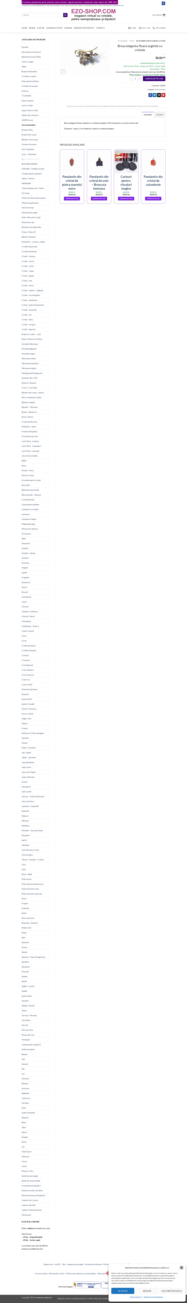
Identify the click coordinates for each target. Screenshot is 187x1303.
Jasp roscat (26, 767)
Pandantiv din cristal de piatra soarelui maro (72, 182)
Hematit (25, 738)
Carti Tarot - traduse (30, 441)
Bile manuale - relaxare (31, 495)
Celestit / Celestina (30, 611)
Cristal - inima (28, 285)
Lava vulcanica (28, 801)
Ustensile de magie (29, 212)
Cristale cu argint (29, 76)
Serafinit (25, 962)
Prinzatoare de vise (30, 436)
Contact (100, 28)
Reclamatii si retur (56, 1273)
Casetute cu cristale (30, 509)
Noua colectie (27, 100)
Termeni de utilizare (93, 1264)
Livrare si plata (41, 1273)
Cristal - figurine (28, 329)
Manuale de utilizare (30, 81)
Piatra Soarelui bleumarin (32, 884)
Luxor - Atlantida (29, 154)
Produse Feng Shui (29, 431)
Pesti (24, 1108)
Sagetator (26, 1093)
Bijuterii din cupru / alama (33, 392)
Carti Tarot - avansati (30, 451)
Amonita (25, 563)
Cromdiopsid (27, 665)
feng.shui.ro (26, 5)
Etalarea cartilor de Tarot (32, 1190)
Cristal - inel (27, 280)
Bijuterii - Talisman (30, 407)
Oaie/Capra (26, 1151)
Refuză (147, 1291)
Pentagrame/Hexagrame (32, 373)
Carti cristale (27, 105)
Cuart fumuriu (28, 675)
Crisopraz (26, 660)
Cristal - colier (28, 266)
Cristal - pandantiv (29, 300)
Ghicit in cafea (28, 475)
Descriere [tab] (148, 115)
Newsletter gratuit (84, 28)
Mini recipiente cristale (31, 397)
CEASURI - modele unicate (33, 169)
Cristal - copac (28, 271)
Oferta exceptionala (30, 203)
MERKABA (26, 183)
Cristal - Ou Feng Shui (31, 295)
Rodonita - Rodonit (30, 923)
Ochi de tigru (27, 855)
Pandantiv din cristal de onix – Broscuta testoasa (99, 182)
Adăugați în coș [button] (72, 198)
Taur (23, 1059)
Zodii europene (28, 1049)
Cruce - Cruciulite (29, 387)
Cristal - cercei (28, 261)
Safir (23, 937)
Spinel (24, 981)
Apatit (24, 572)
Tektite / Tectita (28, 1005)
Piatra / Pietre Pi (29, 232)
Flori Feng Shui (28, 149)
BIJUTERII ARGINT (30, 164)
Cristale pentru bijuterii (32, 173)
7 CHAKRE (26, 96)
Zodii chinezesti (28, 1112)
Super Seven (27, 996)
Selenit (24, 952)
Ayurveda (26, 485)
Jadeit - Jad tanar (29, 757)
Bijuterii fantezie (29, 237)
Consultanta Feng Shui (31, 1185)
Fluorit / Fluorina (29, 709)
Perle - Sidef (27, 874)
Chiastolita (26, 621)
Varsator (25, 1103)
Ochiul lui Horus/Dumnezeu (34, 198)
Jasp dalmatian (28, 762)
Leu (23, 1074)
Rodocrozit (26, 928)
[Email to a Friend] (159, 95)
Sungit (24, 991)
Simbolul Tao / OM (29, 378)
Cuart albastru (28, 670)
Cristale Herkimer (29, 251)
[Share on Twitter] (155, 95)
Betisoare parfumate (30, 490)
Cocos (24, 1161)
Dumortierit (27, 699)
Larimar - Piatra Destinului (33, 796)
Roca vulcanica (28, 918)
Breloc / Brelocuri (29, 412)
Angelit (25, 567)
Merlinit (25, 821)
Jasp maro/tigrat (29, 772)
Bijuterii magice (28, 402)
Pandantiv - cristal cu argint (33, 242)
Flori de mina (27, 1030)
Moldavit (25, 825)
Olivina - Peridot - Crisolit (33, 859)
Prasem (25, 903)
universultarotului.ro (105, 5)
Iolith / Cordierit (29, 748)
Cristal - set (26, 315)
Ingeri (24, 66)
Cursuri (68, 28)
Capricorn (26, 1098)
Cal (23, 1147)
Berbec (25, 1054)
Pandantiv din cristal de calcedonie (153, 180)
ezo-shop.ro (66, 5)
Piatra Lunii (26, 879)
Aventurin (26, 582)
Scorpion (25, 1088)
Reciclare (102, 1273)
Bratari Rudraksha (29, 71)
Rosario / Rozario (29, 383)
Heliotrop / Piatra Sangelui (33, 733)
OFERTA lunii (27, 120)
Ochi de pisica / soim (30, 850)
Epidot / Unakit (28, 704)
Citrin (24, 636)
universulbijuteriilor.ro (38, 5)
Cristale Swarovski (29, 246)
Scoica (24, 947)
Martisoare (26, 1215)
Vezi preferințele (171, 1291)
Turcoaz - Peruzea (29, 1015)
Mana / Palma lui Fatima (32, 339)
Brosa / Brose (27, 417)
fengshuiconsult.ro (92, 5)
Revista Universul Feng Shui (33, 1195)
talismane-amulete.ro (54, 5)
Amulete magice (28, 353)
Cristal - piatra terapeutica (33, 305)
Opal (24, 869)
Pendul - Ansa (27, 470)
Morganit (26, 835)
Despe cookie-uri (136, 1297)
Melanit (25, 816)
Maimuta (25, 1156)
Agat (24, 538)
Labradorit (26, 787)
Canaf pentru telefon (30, 504)
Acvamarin (26, 534)
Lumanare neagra (29, 519)
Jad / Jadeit (26, 752)
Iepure (24, 1132)
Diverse (25, 91)
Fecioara (25, 1078)
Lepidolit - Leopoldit (30, 806)
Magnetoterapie (28, 524)
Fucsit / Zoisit (27, 714)
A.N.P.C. (57, 1264)
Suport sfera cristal (30, 110)
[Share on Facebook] (150, 95)
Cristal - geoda (28, 276)
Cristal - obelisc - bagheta (32, 290)
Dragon (25, 1137)
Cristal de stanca (29, 645)
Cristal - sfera (27, 319)
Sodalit (25, 976)
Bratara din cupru (29, 134)
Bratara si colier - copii (31, 334)
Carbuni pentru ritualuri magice (126, 182)
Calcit (24, 602)
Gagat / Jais (26, 718)
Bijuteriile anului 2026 (31, 57)
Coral (24, 641)
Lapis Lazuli (26, 791)
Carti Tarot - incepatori (31, 446)
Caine (24, 1166)
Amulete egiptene (29, 349)
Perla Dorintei (28, 207)
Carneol (25, 606)
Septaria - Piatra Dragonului (33, 957)
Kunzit (24, 782)
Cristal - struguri (29, 324)
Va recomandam (28, 125)
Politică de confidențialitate (153, 1297)
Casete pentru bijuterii (31, 1044)
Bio (64, 1264)
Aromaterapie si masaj (31, 480)
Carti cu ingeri (28, 62)
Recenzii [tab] (159, 115)
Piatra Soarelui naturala (32, 894)
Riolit (24, 913)
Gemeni (25, 1064)
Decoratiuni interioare (31, 52)
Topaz (24, 1010)
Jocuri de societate (30, 456)
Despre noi (48, 1264)
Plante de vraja (28, 222)
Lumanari (26, 514)
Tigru (24, 1127)
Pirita (24, 898)
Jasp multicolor (28, 777)
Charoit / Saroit (28, 616)
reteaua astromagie (75, 1264)
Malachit (25, 811)
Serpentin (26, 967)
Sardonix (25, 942)
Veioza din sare (28, 1035)
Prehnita (25, 908)
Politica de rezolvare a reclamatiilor (81, 1273)
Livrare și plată (54, 28)
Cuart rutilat (27, 684)
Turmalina (26, 1020)
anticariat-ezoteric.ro (78, 5)
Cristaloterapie (28, 499)
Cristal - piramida (29, 310)
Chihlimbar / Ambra (30, 626)
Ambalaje (26, 1039)
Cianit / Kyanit (28, 631)
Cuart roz (26, 679)
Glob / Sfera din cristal (31, 217)
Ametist (25, 548)
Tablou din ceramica (30, 115)
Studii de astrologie (30, 1176)
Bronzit (25, 592)
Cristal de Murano (29, 422)
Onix (24, 864)
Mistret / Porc (28, 1171)
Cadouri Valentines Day (32, 1210)
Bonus (32, 28)
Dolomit (25, 694)
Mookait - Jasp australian (32, 830)
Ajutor (40, 28)
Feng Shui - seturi (29, 426)
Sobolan (25, 1117)
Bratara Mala (27, 130)
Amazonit (26, 543)
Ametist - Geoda (28, 553)
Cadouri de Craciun (30, 1200)
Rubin (24, 932)
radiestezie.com (118, 5)
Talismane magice (29, 368)
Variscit (25, 1025)
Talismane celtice (29, 358)
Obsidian (25, 845)
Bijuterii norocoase (30, 139)
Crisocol (25, 655)
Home (24, 28)
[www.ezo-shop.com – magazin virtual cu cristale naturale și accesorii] (94, 15)
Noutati (25, 47)
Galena (25, 723)
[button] (181, 1267)
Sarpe (24, 1142)
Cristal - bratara (28, 256)
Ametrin (25, 558)
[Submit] (65, 15)
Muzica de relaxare (30, 529)
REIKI (24, 460)
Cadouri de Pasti (29, 1205)
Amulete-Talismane (30, 344)
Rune (24, 465)
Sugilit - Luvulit (28, 986)
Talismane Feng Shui (30, 363)
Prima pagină (122, 41)
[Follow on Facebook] (163, 3)
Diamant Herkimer (30, 689)
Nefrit (24, 840)
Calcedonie (26, 597)
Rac (23, 1069)
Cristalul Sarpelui (29, 650)
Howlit (25, 743)
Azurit (24, 587)
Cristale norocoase (30, 86)
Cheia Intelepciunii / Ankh (33, 188)
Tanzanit (25, 1001)
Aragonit (25, 577)
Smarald (25, 971)
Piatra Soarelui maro (30, 889)
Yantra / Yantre (28, 178)
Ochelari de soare (29, 144)
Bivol (24, 1122)
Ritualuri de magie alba (31, 227)
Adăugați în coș (154, 79)
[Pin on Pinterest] (163, 95)
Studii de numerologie (31, 1181)
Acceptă (123, 1291)
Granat (25, 728)
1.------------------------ (30, 159)
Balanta (25, 1083)
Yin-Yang (25, 193)
